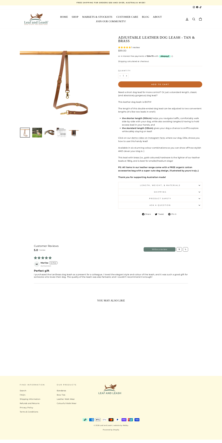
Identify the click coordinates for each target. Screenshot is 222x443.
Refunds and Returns (30, 403)
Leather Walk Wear (66, 399)
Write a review (159, 249)
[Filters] (179, 249)
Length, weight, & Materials (160, 185)
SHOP (75, 16)
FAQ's (22, 395)
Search (23, 391)
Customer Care (127, 16)
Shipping (122, 61)
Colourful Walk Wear (66, 403)
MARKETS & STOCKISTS (97, 16)
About (157, 16)
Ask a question (160, 205)
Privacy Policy (26, 408)
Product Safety (160, 198)
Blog (145, 16)
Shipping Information (30, 399)
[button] (124, 47)
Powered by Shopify (111, 430)
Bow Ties (61, 395)
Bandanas (61, 391)
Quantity (124, 71)
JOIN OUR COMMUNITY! (111, 21)
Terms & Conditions (29, 412)
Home (64, 16)
